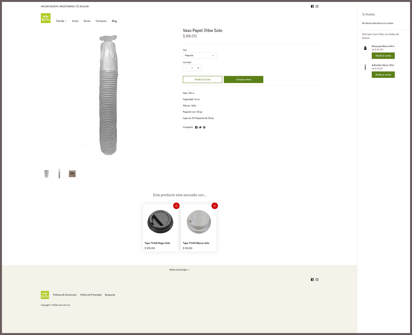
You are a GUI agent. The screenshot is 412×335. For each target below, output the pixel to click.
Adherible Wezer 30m (383, 65)
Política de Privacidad (90, 294)
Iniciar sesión (49, 6)
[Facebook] (312, 6)
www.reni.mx (64, 305)
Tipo (185, 50)
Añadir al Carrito (203, 79)
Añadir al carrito (383, 55)
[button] (176, 206)
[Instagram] (317, 6)
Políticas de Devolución (65, 294)
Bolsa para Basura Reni (383, 46)
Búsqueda (110, 294)
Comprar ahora (243, 79)
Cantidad (187, 62)
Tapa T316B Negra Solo (157, 243)
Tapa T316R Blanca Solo (196, 243)
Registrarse (67, 6)
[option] (46, 173)
